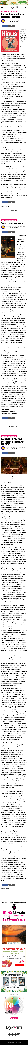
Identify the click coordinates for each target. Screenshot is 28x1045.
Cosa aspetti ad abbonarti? (8, 967)
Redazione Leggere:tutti (12, 21)
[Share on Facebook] (5, 26)
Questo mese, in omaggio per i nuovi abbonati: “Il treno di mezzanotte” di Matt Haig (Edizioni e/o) (13, 972)
